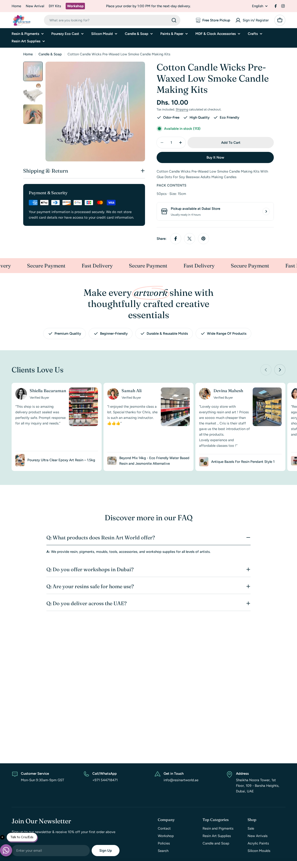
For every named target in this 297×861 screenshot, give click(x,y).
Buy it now (215, 157)
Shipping (182, 109)
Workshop (75, 6)
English (257, 6)
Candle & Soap (50, 54)
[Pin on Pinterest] (203, 238)
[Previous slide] (265, 369)
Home (16, 6)
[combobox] (112, 20)
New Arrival (35, 6)
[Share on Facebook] (175, 238)
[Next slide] (279, 369)
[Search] (174, 20)
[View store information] (266, 211)
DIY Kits (55, 6)
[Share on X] (189, 238)
